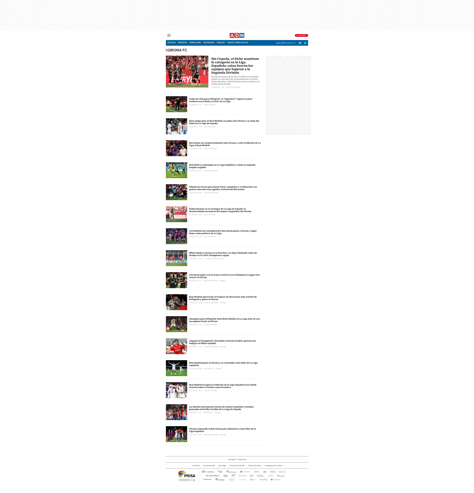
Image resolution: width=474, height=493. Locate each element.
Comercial (195, 466)
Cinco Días (242, 475)
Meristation (275, 479)
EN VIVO (302, 35)
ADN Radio (237, 35)
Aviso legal (222, 466)
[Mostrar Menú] (169, 35)
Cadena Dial (251, 475)
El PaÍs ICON (242, 479)
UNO (225, 475)
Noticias (172, 42)
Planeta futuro (270, 475)
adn (272, 471)
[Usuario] (305, 42)
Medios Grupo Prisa (187, 479)
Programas (208, 42)
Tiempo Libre (195, 42)
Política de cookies (254, 466)
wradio (232, 475)
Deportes (182, 42)
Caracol (281, 471)
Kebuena (281, 475)
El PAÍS (207, 471)
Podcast (221, 42)
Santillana (230, 471)
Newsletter (300, 42)
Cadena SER (256, 471)
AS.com (264, 471)
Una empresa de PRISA (187, 473)
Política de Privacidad (237, 466)
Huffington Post (211, 475)
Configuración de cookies (273, 466)
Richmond (207, 479)
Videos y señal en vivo (237, 42)
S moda (252, 479)
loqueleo (263, 479)
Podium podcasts (231, 479)
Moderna (219, 479)
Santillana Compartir (244, 471)
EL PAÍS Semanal (260, 475)
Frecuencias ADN (209, 466)
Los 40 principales (218, 471)
